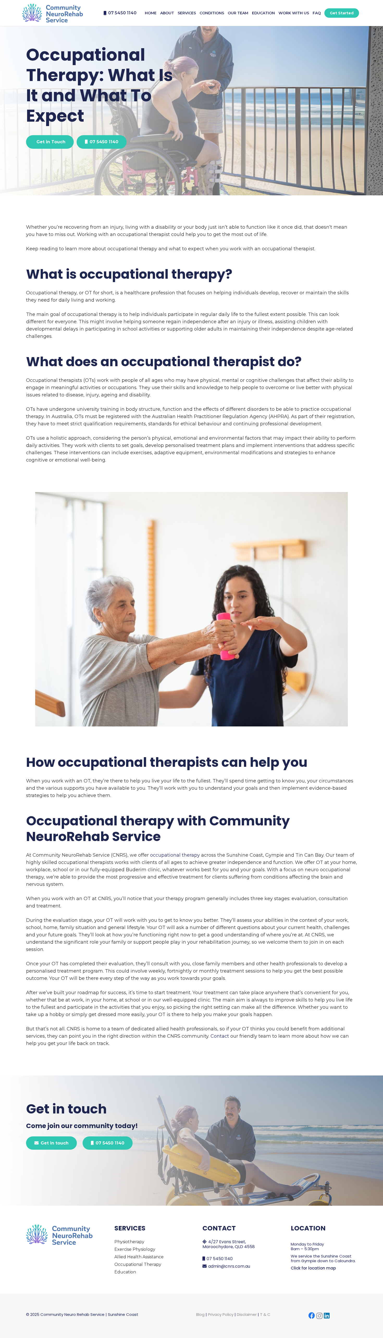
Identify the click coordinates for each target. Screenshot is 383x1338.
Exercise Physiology (134, 1249)
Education (125, 1271)
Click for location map (313, 1268)
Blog (200, 1314)
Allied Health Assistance (139, 1256)
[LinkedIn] (327, 1315)
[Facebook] (311, 1315)
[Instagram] (319, 1316)
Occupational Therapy (137, 1264)
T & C (265, 1314)
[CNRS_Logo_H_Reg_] (52, 13)
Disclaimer (247, 1314)
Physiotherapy (129, 1241)
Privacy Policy (220, 1314)
